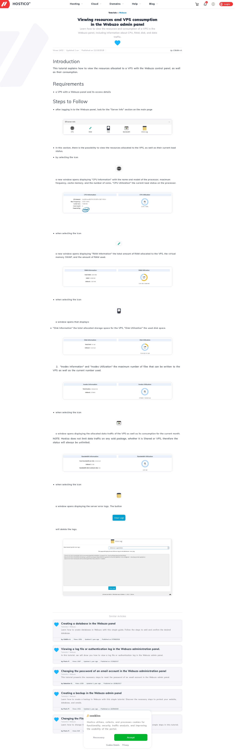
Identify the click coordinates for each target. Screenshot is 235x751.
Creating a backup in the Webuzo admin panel (91, 693)
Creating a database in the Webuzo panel (88, 623)
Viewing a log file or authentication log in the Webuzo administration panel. (110, 649)
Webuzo (123, 13)
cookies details (113, 745)
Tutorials (113, 13)
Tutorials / (65, 627)
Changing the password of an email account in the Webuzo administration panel (113, 671)
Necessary (99, 737)
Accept (131, 737)
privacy (125, 745)
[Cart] (197, 4)
